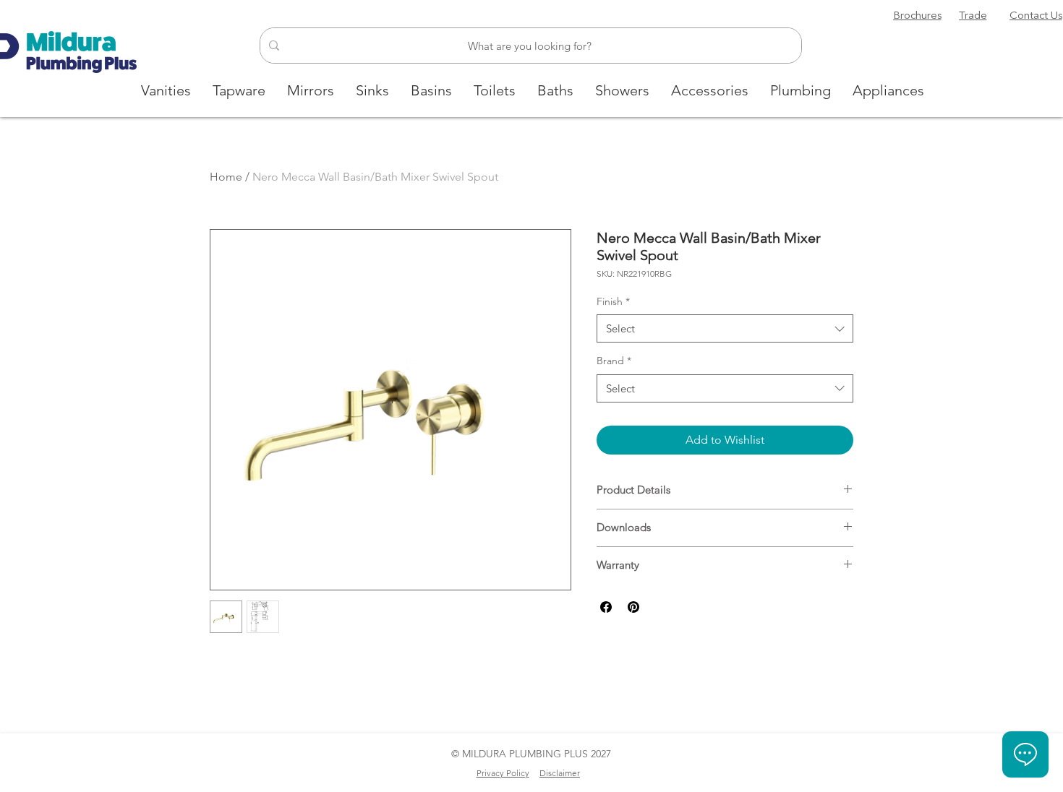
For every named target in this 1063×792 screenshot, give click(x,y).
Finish (613, 301)
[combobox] (725, 328)
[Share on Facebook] (606, 607)
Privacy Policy (503, 772)
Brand (614, 360)
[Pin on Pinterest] (633, 607)
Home (226, 177)
